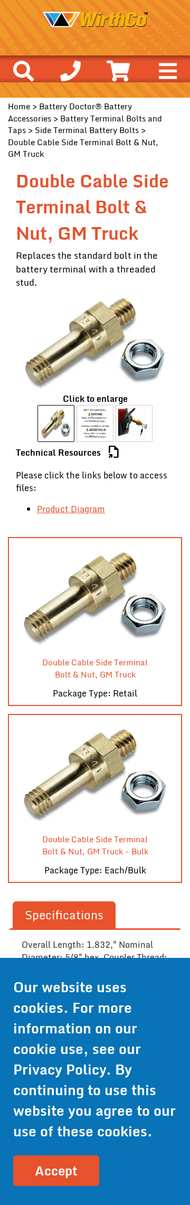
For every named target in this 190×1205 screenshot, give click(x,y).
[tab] (64, 915)
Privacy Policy (59, 1069)
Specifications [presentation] (64, 915)
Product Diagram (71, 509)
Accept (56, 1170)
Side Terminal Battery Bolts (87, 130)
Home (19, 106)
